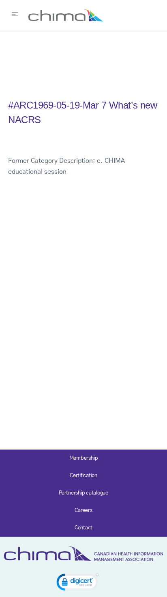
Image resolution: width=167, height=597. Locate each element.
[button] (77, 583)
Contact (83, 528)
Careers (83, 510)
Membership (83, 458)
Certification (83, 475)
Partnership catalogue (83, 493)
